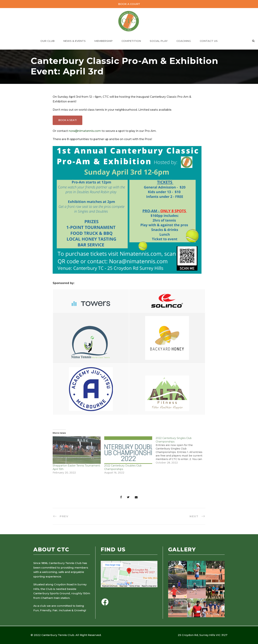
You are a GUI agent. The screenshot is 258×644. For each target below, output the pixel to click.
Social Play (159, 41)
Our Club (47, 41)
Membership (103, 41)
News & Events (74, 41)
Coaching (183, 41)
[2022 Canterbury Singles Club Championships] (181, 450)
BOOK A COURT (129, 4)
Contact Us (209, 41)
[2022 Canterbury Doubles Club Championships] (128, 450)
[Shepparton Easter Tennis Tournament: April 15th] (77, 450)
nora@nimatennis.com (85, 131)
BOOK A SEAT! (67, 120)
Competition (131, 41)
